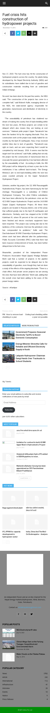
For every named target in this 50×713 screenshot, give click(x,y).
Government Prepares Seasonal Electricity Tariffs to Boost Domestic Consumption (31, 335)
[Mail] (25, 614)
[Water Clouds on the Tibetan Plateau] (8, 657)
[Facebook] (18, 614)
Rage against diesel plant (12, 508)
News (5, 338)
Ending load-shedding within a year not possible (36, 315)
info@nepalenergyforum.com (29, 607)
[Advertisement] (25, 54)
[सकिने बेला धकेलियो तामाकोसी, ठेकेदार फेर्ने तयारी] (37, 498)
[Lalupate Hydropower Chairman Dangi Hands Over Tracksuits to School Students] (8, 358)
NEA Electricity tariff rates (27, 630)
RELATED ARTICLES (11, 326)
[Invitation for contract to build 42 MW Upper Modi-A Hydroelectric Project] (8, 445)
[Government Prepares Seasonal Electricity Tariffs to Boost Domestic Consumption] (8, 335)
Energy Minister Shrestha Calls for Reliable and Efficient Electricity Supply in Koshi (31, 347)
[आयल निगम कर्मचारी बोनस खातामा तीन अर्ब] (8, 433)
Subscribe (9, 410)
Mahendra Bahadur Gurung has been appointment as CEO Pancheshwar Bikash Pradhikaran (31, 468)
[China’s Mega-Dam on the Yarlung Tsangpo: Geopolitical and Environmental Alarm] (8, 644)
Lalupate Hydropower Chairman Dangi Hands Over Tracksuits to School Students (30, 358)
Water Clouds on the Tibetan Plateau (31, 654)
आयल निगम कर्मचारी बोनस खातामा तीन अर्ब (29, 431)
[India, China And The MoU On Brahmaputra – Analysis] (37, 522)
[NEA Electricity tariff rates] (8, 633)
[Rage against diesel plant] (13, 498)
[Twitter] (31, 614)
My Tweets (6, 381)
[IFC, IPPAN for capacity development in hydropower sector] (13, 522)
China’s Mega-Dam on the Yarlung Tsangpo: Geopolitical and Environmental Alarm (30, 644)
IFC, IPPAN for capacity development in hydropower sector (11, 534)
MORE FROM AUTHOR (30, 326)
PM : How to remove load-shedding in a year (12, 315)
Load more (24, 478)
